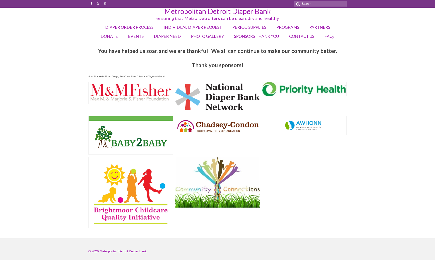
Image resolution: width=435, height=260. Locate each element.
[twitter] (98, 4)
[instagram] (105, 4)
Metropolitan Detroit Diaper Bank (217, 11)
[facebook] (91, 4)
